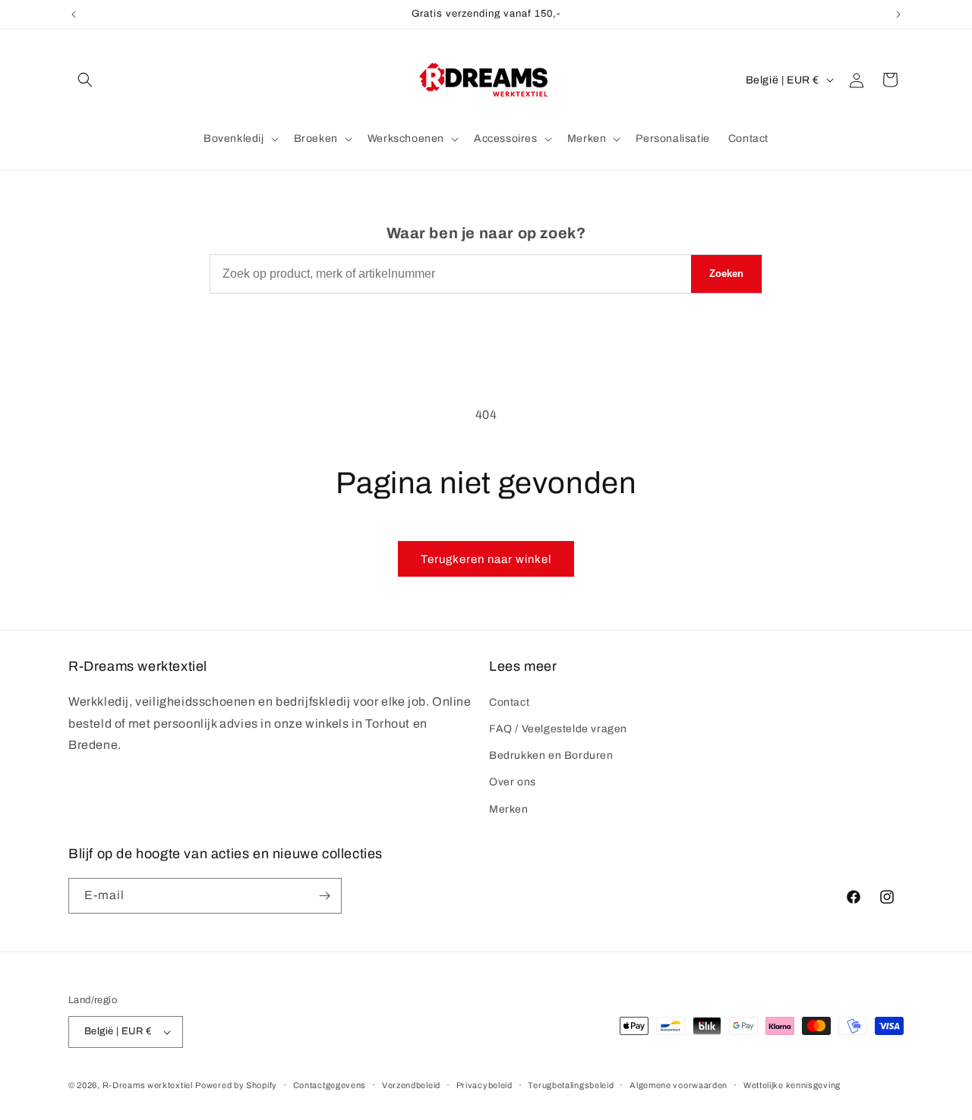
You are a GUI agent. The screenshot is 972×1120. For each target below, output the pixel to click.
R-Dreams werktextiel (148, 1085)
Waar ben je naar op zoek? (486, 233)
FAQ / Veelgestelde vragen (558, 729)
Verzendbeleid (411, 1085)
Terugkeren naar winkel (486, 559)
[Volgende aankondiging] (898, 14)
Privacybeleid (484, 1085)
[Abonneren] (324, 896)
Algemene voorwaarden (678, 1085)
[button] (85, 79)
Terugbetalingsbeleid (571, 1085)
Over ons (512, 782)
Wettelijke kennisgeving (792, 1085)
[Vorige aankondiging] (73, 14)
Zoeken (726, 273)
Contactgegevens (330, 1085)
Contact (509, 702)
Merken (509, 809)
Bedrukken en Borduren (551, 755)
